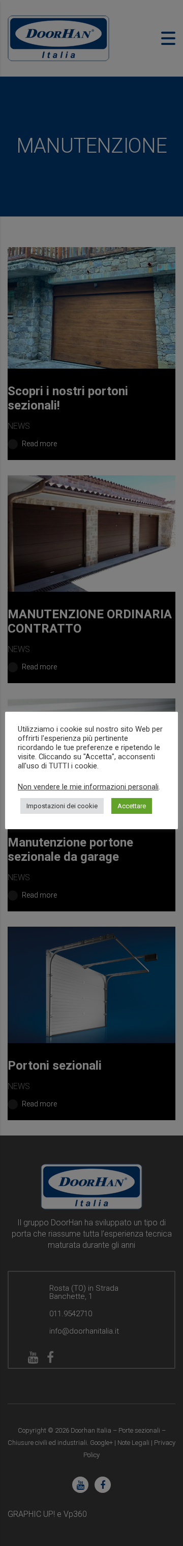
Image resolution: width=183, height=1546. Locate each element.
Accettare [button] (131, 806)
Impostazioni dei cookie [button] (62, 806)
